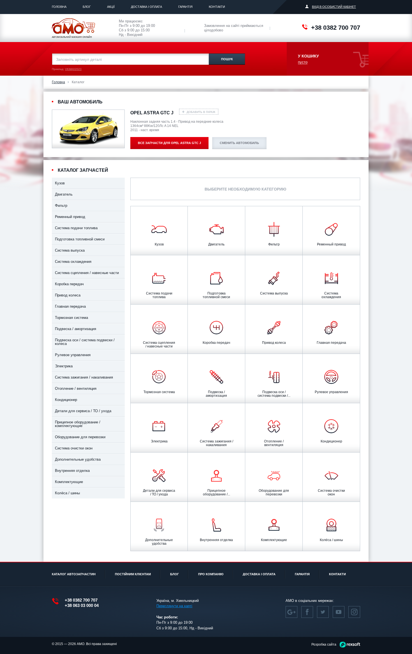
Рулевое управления (73, 355)
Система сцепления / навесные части (87, 273)
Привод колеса (67, 295)
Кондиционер (66, 400)
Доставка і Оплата (146, 6)
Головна (59, 6)
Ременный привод (70, 217)
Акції (111, 6)
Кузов (60, 183)
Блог (87, 6)
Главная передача (70, 306)
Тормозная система (71, 318)
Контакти (217, 6)
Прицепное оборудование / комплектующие (77, 424)
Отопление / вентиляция (75, 388)
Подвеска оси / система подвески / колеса (85, 342)
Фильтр (61, 205)
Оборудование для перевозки (80, 437)
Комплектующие (69, 482)
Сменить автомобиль (239, 143)
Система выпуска (70, 250)
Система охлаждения (73, 261)
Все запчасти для (169, 143)
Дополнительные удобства (78, 459)
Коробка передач (69, 284)
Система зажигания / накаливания (84, 377)
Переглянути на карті (174, 606)
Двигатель (64, 194)
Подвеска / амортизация (75, 329)
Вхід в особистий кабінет (334, 6)
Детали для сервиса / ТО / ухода (83, 411)
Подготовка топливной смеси (80, 239)
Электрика (64, 366)
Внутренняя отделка (72, 471)
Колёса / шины (67, 493)
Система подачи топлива (76, 228)
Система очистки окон (73, 448)
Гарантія (185, 6)
